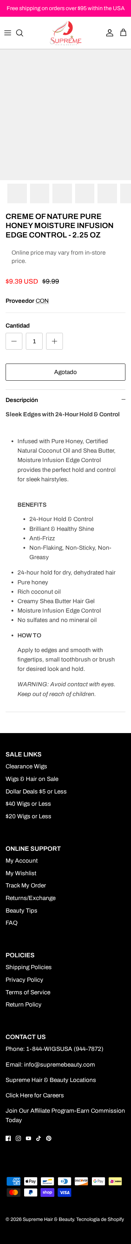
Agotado (65, 372)
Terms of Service (28, 992)
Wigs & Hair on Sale (32, 779)
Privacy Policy (24, 979)
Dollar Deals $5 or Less (36, 791)
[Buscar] (23, 33)
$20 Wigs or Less (28, 816)
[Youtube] (28, 1138)
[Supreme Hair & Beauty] (65, 32)
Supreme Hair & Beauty (48, 1219)
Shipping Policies (29, 967)
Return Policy (24, 1004)
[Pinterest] (48, 1138)
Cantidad (18, 325)
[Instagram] (18, 1138)
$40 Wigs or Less (28, 803)
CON (42, 301)
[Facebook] (8, 1138)
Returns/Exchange (31, 898)
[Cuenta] (108, 33)
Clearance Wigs (26, 766)
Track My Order (26, 885)
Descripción (22, 400)
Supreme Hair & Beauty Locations (51, 1080)
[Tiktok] (38, 1138)
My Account (22, 860)
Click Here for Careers (35, 1095)
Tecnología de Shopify (100, 1219)
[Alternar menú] (7, 33)
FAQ (11, 923)
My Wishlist (21, 873)
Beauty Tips (21, 910)
